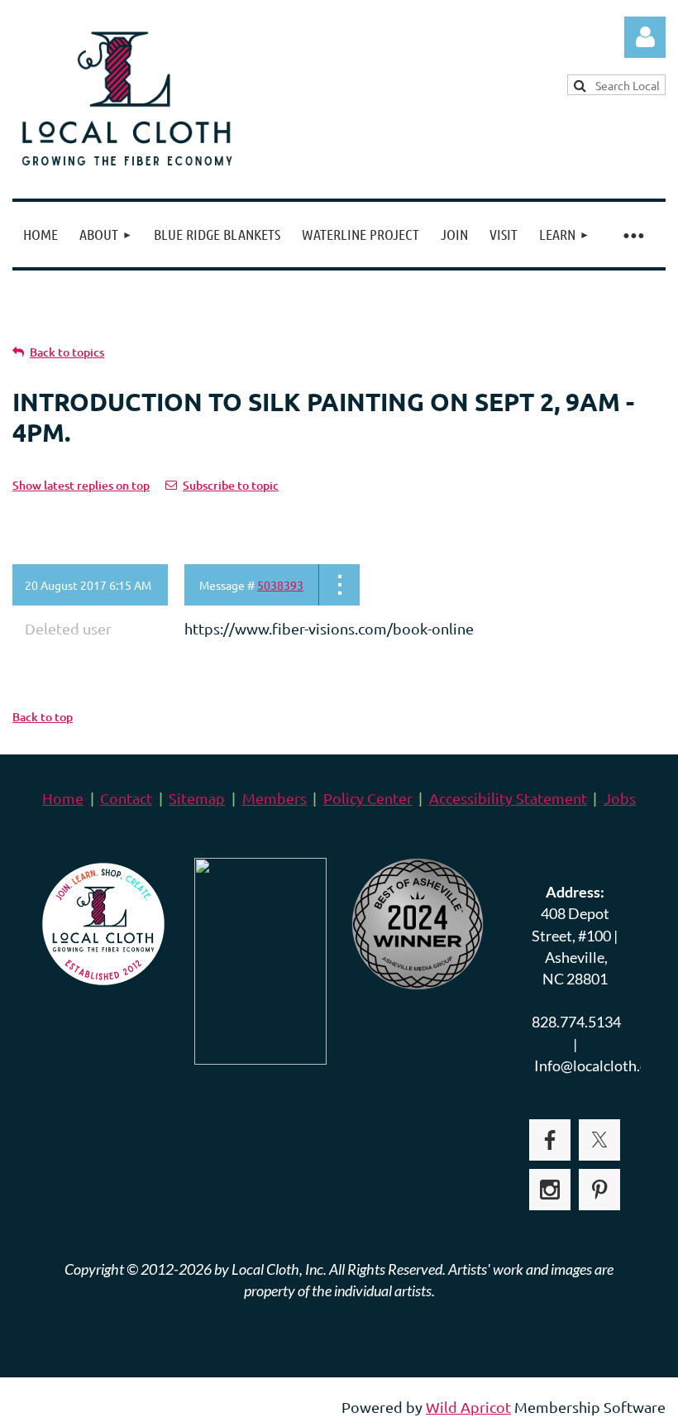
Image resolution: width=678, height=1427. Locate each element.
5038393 (280, 584)
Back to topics (67, 352)
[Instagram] (550, 1189)
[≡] (633, 234)
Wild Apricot (468, 1406)
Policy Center (368, 798)
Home (63, 798)
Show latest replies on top (81, 485)
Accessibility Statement (508, 798)
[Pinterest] (599, 1189)
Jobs (620, 798)
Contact (126, 798)
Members (274, 798)
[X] (599, 1140)
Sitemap (197, 798)
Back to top (42, 717)
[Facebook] (550, 1140)
